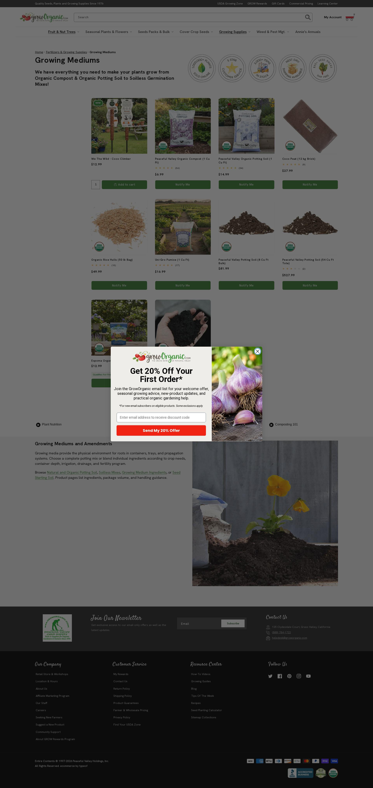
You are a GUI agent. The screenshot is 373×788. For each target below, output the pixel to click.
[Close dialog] (257, 351)
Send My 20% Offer (161, 430)
